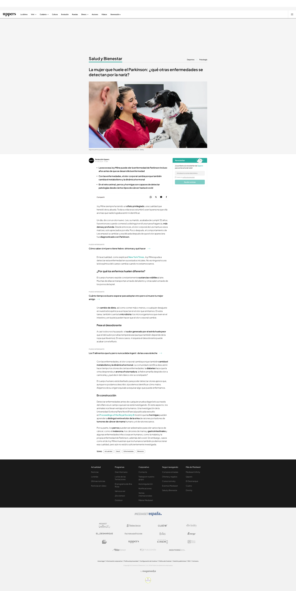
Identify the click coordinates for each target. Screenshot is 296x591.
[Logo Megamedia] (149, 571)
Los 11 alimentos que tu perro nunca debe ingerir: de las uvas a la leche (123, 353)
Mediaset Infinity (193, 472)
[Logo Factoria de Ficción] (133, 534)
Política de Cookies (165, 561)
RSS (189, 561)
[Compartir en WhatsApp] (151, 197)
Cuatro (189, 486)
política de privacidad (189, 177)
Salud (118, 451)
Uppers (189, 476)
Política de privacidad (131, 561)
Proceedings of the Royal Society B (117, 415)
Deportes (190, 59)
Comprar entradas (170, 472)
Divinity (189, 490)
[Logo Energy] (192, 534)
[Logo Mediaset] (148, 515)
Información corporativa (114, 561)
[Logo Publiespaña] (148, 550)
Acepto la (186, 177)
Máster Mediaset (146, 500)
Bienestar (140, 451)
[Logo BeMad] (104, 542)
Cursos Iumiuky (169, 481)
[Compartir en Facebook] (166, 197)
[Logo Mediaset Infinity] (104, 525)
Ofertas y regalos (169, 476)
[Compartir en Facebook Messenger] (161, 197)
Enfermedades (129, 451)
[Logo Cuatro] (162, 525)
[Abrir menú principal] (292, 14)
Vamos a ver (120, 491)
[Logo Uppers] (133, 542)
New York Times (136, 257)
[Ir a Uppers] (9, 14)
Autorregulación (146, 484)
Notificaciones (145, 488)
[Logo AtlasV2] (119, 550)
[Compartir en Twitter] (156, 197)
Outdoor (119, 500)
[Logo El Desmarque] (104, 533)
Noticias (95, 472)
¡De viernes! (120, 495)
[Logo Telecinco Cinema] (162, 542)
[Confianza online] (148, 582)
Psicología (203, 59)
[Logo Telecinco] (133, 525)
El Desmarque (192, 481)
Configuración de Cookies (148, 561)
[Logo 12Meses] (191, 541)
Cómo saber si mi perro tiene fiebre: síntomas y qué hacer (117, 248)
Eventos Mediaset (170, 486)
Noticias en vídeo (98, 486)
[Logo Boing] (162, 534)
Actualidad (108, 451)
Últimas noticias (98, 481)
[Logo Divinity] (191, 525)
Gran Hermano (121, 472)
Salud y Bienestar (105, 58)
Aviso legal (101, 561)
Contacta (143, 472)
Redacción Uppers (102, 159)
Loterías (94, 476)
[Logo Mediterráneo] (177, 550)
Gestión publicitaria (179, 561)
